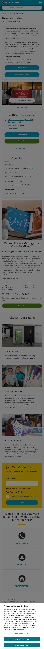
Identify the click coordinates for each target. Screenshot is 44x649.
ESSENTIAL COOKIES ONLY (22, 639)
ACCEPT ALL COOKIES (21, 645)
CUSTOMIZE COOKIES (22, 633)
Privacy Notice (21, 629)
